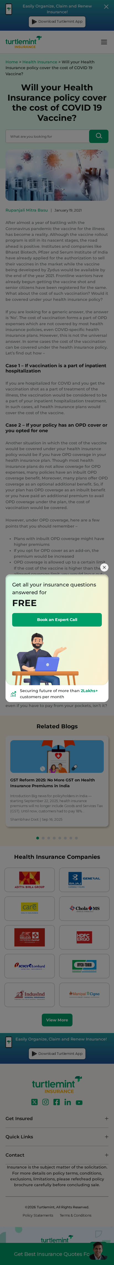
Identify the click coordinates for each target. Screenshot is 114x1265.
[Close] (104, 567)
